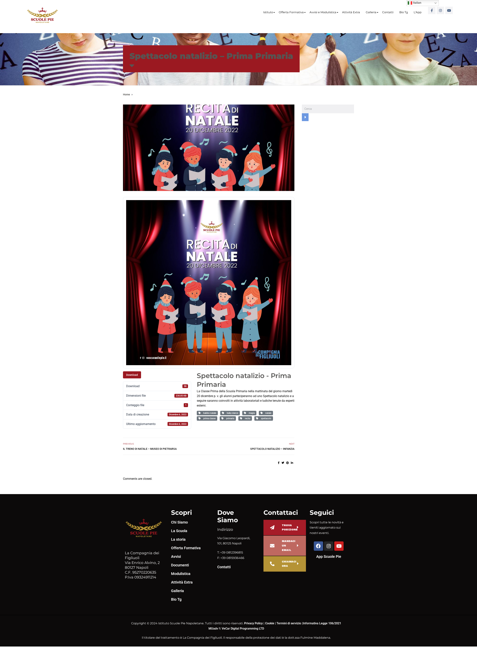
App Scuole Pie (328, 556)
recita (247, 418)
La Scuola (179, 531)
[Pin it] (287, 462)
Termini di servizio (289, 623)
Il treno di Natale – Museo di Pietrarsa (150, 448)
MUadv (214, 628)
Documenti (180, 565)
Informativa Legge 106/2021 (322, 623)
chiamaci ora (289, 564)
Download (132, 374)
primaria (229, 418)
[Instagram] (440, 10)
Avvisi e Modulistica (322, 12)
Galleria (371, 12)
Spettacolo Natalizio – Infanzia (272, 448)
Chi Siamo (179, 522)
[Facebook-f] (431, 10)
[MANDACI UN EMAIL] (272, 545)
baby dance (232, 413)
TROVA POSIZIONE (290, 527)
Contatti (388, 12)
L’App (417, 12)
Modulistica (180, 573)
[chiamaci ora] (272, 564)
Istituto (268, 12)
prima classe (209, 418)
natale (267, 413)
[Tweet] (283, 462)
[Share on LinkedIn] (292, 462)
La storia (178, 539)
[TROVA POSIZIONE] (272, 527)
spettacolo (265, 418)
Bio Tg (403, 12)
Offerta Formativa (291, 12)
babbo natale (209, 413)
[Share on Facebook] (278, 462)
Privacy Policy (253, 623)
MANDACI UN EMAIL (289, 545)
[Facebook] (318, 546)
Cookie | (271, 623)
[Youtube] (449, 10)
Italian (416, 2)
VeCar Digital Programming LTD (243, 628)
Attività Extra (351, 12)
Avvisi (176, 556)
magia (251, 413)
